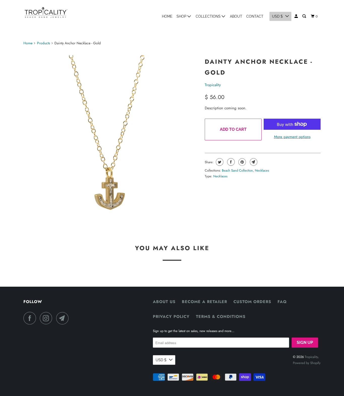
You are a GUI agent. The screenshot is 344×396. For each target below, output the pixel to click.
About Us (164, 302)
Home (167, 16)
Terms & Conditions (221, 316)
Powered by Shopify (307, 362)
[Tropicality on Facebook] (31, 318)
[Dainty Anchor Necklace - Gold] (111, 142)
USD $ (277, 16)
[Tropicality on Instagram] (47, 318)
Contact (254, 16)
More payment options (292, 137)
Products (43, 43)
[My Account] (296, 16)
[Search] (304, 16)
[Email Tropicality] (63, 318)
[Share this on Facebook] (230, 162)
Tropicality (213, 85)
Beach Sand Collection (237, 170)
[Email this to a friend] (253, 162)
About (236, 16)
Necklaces (262, 170)
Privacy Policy (171, 316)
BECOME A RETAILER (204, 302)
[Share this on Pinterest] (241, 162)
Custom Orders (252, 302)
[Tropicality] (46, 12)
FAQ (282, 302)
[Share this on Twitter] (219, 162)
